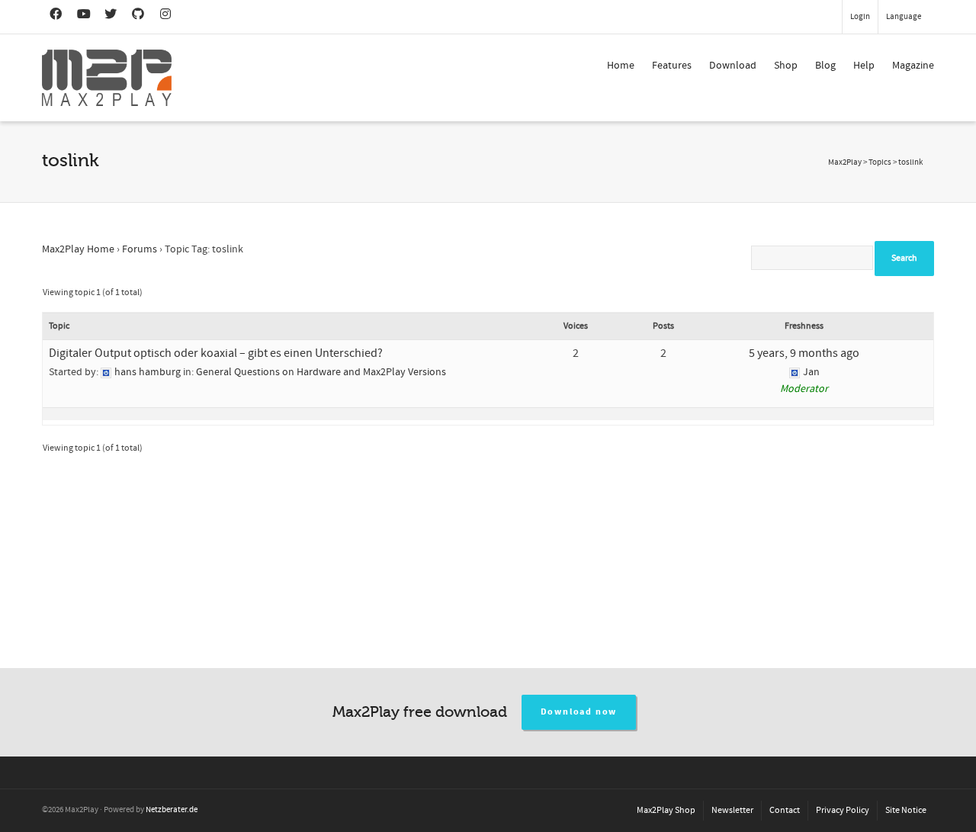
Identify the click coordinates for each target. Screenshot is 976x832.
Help (864, 65)
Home (620, 65)
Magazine (913, 65)
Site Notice (905, 810)
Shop (786, 65)
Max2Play (845, 162)
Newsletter (732, 810)
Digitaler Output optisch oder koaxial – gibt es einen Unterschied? (216, 353)
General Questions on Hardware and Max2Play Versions (321, 372)
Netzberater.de (171, 810)
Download (732, 65)
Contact (784, 810)
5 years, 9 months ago (804, 353)
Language (903, 16)
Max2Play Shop (666, 810)
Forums (139, 249)
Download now (579, 711)
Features (672, 65)
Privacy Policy (842, 810)
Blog (825, 65)
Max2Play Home (78, 249)
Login (860, 16)
